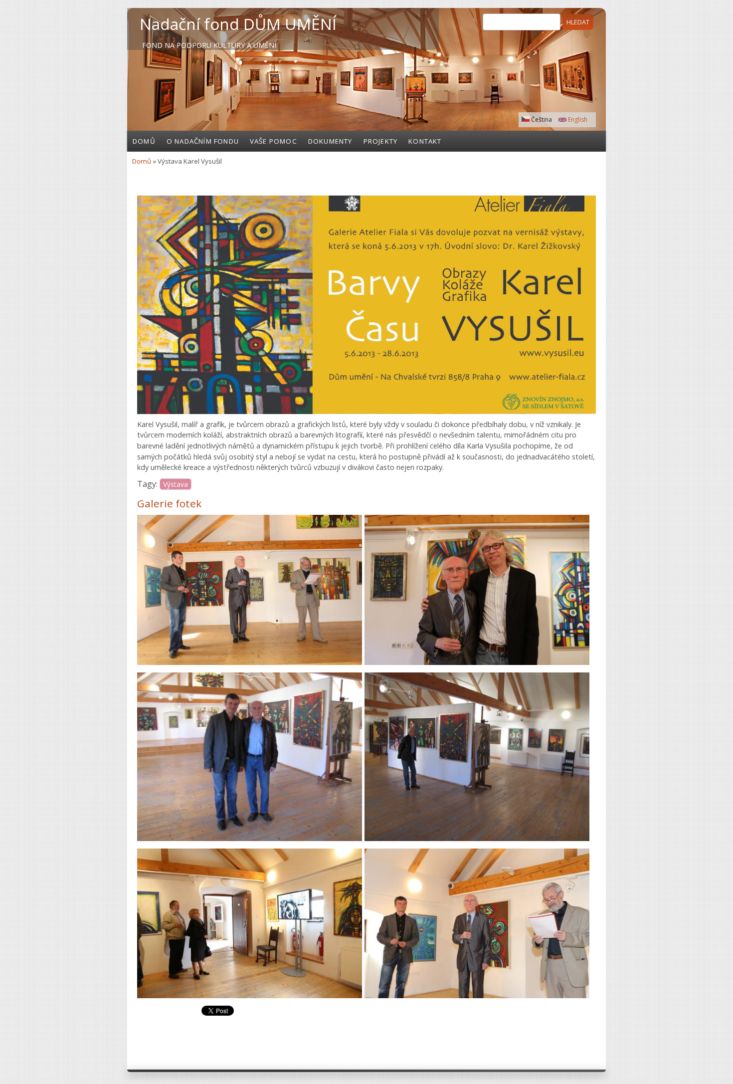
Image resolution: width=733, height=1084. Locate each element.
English (576, 119)
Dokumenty (330, 141)
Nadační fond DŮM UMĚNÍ (238, 23)
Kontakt (424, 141)
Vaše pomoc (273, 141)
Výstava (175, 484)
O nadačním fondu (203, 141)
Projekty (381, 141)
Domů (144, 141)
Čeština (541, 119)
